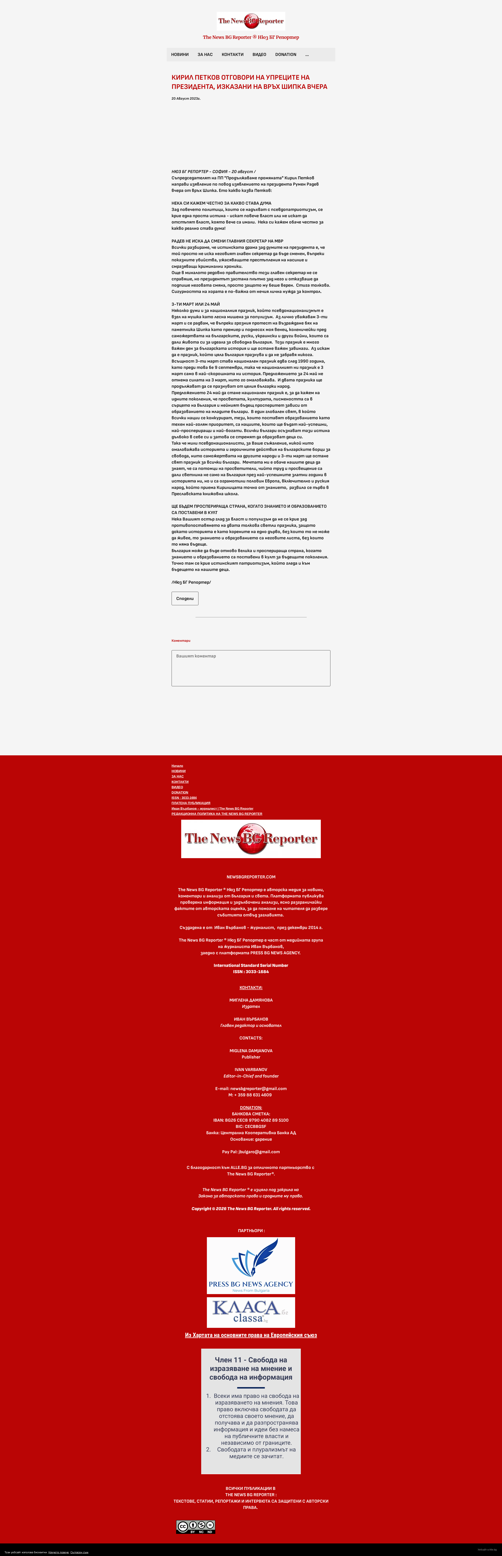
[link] (251, 21)
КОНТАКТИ (233, 54)
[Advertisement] (251, 720)
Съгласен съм (79, 1552)
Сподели (185, 598)
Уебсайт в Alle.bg (487, 1549)
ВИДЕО (259, 54)
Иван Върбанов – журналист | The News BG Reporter (212, 808)
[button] (251, 136)
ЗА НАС (205, 54)
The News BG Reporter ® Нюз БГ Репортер (251, 37)
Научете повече (58, 1552)
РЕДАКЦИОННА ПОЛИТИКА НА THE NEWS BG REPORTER (217, 814)
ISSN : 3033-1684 (184, 797)
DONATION (285, 54)
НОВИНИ (180, 54)
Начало (177, 766)
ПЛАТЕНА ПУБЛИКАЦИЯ (191, 803)
